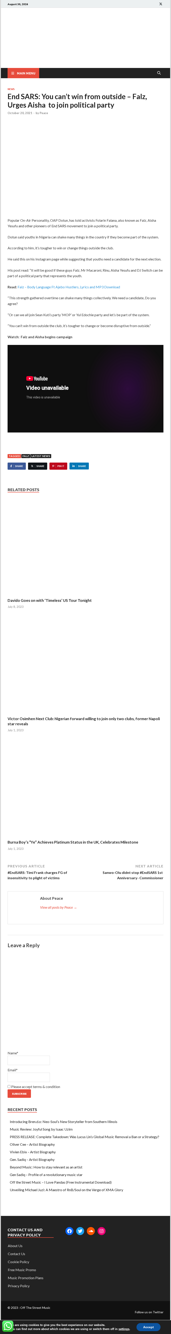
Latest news (40, 456)
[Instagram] (102, 1231)
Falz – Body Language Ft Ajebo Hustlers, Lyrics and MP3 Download (69, 287)
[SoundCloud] (91, 1231)
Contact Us (16, 1254)
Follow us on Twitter (149, 1312)
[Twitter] (80, 1231)
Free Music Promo (22, 1270)
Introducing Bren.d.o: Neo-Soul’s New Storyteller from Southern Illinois (63, 1121)
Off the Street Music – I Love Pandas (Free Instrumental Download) (61, 1182)
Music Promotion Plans (25, 1278)
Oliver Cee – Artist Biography (32, 1144)
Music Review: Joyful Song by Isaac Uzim (41, 1129)
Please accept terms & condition (35, 1086)
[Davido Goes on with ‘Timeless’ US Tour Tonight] (85, 547)
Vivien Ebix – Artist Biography (33, 1152)
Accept (148, 1327)
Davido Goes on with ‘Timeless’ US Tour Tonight (50, 600)
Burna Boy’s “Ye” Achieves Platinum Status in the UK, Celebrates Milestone (73, 842)
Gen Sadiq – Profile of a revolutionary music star (46, 1174)
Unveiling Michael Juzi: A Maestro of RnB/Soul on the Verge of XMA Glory (66, 1190)
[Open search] (159, 73)
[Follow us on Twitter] (160, 4)
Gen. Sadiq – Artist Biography (32, 1159)
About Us (15, 1246)
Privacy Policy (19, 1286)
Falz (25, 456)
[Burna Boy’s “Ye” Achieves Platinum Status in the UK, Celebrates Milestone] (85, 789)
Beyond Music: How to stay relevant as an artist (46, 1167)
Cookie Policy (18, 1262)
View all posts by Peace (58, 907)
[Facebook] (69, 1231)
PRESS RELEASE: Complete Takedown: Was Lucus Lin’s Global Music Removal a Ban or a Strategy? (84, 1137)
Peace (44, 113)
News (11, 89)
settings (123, 1329)
